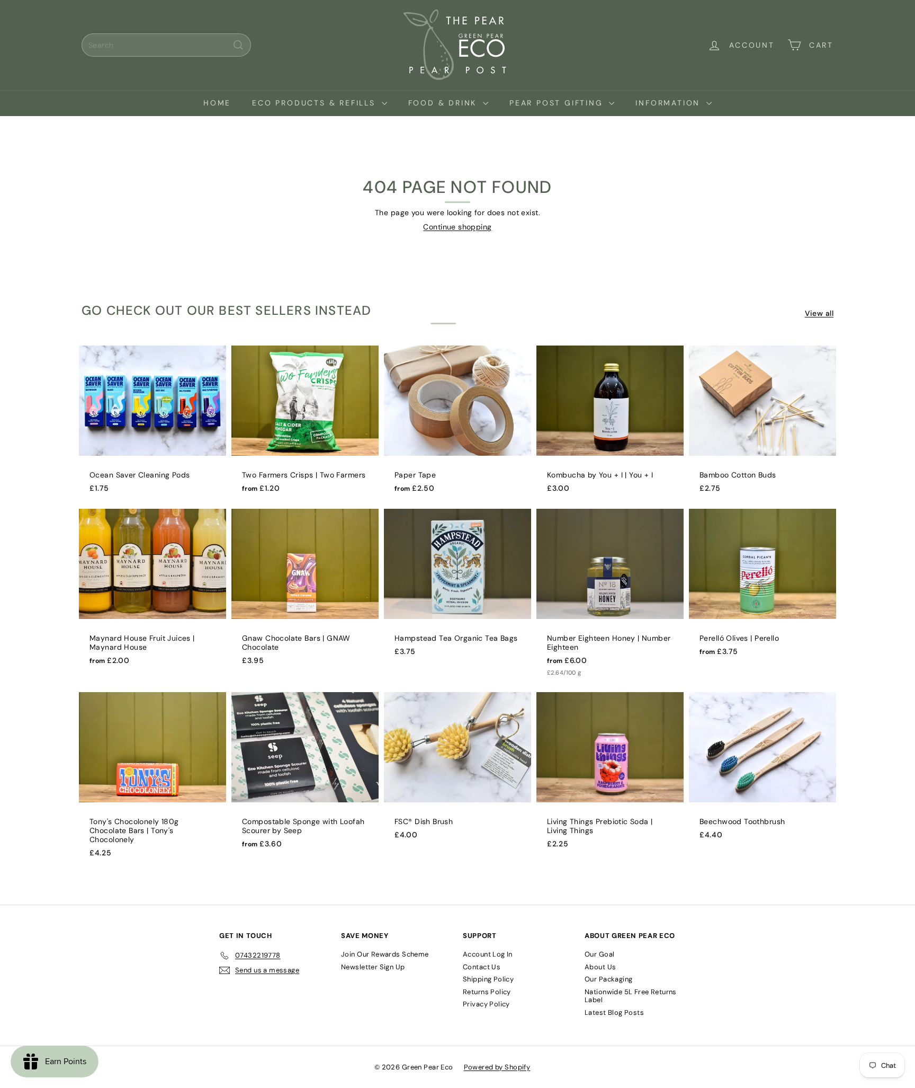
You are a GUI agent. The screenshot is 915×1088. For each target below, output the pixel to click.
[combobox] (166, 45)
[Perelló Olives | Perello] (762, 588)
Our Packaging (608, 979)
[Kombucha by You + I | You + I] (610, 424)
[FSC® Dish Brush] (457, 771)
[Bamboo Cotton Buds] (762, 424)
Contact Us (481, 966)
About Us (600, 966)
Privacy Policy (486, 1004)
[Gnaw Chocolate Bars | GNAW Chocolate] (305, 592)
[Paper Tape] (457, 424)
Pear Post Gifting (557, 103)
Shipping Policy (488, 979)
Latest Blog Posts (614, 1012)
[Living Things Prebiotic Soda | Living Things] (610, 775)
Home (217, 103)
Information (669, 103)
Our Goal (599, 954)
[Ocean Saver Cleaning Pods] (152, 424)
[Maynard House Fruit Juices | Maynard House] (152, 592)
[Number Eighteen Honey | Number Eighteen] (610, 598)
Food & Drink (444, 103)
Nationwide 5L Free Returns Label (631, 996)
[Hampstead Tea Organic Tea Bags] (457, 588)
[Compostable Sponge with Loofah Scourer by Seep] (305, 775)
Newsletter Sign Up (373, 966)
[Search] (238, 45)
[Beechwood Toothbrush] (762, 771)
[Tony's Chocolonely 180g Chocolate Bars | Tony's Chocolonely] (152, 780)
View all (819, 313)
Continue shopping (457, 227)
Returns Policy (487, 991)
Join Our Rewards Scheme (385, 954)
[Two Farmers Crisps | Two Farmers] (305, 424)
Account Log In (488, 954)
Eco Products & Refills (315, 103)
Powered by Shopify (497, 1067)
